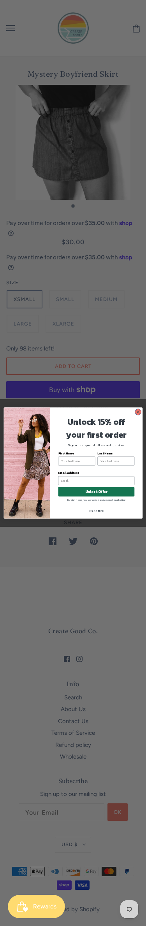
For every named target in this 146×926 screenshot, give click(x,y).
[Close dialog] (138, 412)
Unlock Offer (96, 492)
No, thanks (96, 511)
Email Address (68, 473)
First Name (66, 453)
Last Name (105, 453)
